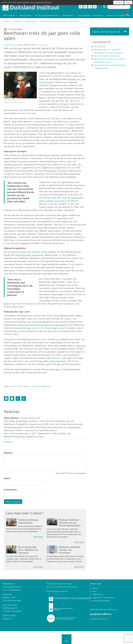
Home (6, 21)
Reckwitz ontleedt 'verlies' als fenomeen (69, 549)
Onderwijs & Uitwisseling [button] (47, 15)
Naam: (7, 478)
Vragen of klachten (101, 600)
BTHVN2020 (50, 170)
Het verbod (99, 46)
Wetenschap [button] (25, 15)
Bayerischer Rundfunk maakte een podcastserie (42, 324)
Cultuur (36, 513)
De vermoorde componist (106, 55)
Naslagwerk (98, 15)
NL (129, 15)
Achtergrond (31, 21)
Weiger (128, 2)
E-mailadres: (10, 489)
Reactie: (8, 452)
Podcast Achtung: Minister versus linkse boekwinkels (70, 522)
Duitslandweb (84, 15)
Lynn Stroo (43, 44)
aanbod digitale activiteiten (29, 254)
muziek (12, 386)
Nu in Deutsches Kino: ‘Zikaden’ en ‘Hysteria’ (28, 549)
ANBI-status (97, 594)
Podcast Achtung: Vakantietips (28, 521)
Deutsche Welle (58, 361)
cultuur (20, 386)
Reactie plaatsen (13, 501)
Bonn (26, 386)
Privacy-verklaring (98, 618)
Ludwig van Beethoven (40, 386)
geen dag (81, 345)
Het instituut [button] (9, 15)
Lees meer (38, 536)
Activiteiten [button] (68, 15)
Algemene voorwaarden (103, 597)
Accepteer (118, 2)
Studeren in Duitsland (116, 15)
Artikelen (17, 21)
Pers (94, 591)
